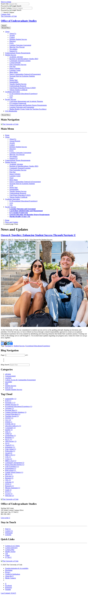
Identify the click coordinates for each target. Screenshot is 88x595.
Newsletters (13, 49)
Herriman (9, 437)
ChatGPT (9, 445)
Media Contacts (10, 578)
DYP (8, 492)
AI (7, 443)
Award (8, 453)
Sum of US (9, 388)
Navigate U (9, 346)
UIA (11, 97)
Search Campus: (6, 8)
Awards (12, 35)
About (7, 32)
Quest (11, 78)
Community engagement (14, 463)
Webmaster (9, 533)
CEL (8, 480)
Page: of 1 (14, 355)
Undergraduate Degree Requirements (17, 53)
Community (10, 428)
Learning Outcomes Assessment (20, 45)
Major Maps (13, 72)
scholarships (10, 435)
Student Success (10, 55)
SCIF (8, 401)
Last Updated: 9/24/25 (8, 593)
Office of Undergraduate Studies (19, 20)
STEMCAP (10, 424)
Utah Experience (12, 466)
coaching (8, 378)
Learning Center (14, 70)
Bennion (9, 478)
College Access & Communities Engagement (20, 380)
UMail (7, 555)
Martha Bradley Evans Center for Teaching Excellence (27, 109)
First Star (12, 66)
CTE (8, 457)
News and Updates (11, 222)
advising (8, 374)
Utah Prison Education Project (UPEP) (22, 88)
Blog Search (5, 365)
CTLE (8, 459)
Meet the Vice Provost (16, 47)
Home (7, 135)
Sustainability (14, 82)
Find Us (8, 529)
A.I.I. (11, 95)
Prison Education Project (14, 464)
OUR (11, 185)
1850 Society (10, 441)
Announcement (10, 376)
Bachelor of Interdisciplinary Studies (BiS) (23, 59)
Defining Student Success (18, 39)
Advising (9, 408)
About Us (12, 33)
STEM (8, 422)
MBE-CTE (10, 455)
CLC (8, 420)
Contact (12, 37)
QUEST (9, 418)
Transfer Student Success (17, 84)
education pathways (13, 426)
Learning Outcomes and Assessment (21, 107)
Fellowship (10, 451)
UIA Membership (11, 111)
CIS (6, 553)
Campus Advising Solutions (15, 412)
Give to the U (5, 518)
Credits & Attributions (12, 574)
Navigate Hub (11, 410)
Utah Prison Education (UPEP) (20, 195)
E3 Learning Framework (17, 103)
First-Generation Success (17, 64)
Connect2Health (14, 63)
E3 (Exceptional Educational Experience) (23, 94)
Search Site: (5, 4)
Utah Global (10, 449)
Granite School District (14, 472)
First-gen (9, 476)
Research (9, 486)
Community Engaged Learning (19, 61)
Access (8, 494)
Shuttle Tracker (10, 551)
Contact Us (9, 531)
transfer (9, 430)
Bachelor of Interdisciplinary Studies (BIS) (23, 166)
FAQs (11, 43)
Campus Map (9, 550)
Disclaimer (8, 570)
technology (10, 447)
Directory (12, 41)
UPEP (8, 433)
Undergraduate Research (17, 86)
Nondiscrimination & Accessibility (16, 568)
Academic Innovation (12, 92)
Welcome (9, 495)
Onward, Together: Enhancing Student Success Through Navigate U (38, 235)
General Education (12, 414)
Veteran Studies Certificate (18, 90)
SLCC (8, 439)
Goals (8, 490)
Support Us (13, 51)
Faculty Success (10, 99)
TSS (8, 432)
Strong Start (13, 80)
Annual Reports (14, 141)
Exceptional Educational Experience (37, 346)
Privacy (7, 572)
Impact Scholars (14, 68)
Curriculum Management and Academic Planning (26, 101)
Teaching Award (12, 416)
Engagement (10, 468)
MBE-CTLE (10, 461)
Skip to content (6, 2)
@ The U (8, 557)
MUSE (8, 474)
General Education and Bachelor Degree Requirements (28, 105)
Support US (13, 158)
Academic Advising (16, 57)
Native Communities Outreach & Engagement (25, 74)
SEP (6, 384)
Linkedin (8, 535)
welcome (9, 482)
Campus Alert (5, 14)
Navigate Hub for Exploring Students (22, 76)
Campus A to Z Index (12, 546)
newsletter (8, 382)
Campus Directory (11, 548)
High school (10, 470)
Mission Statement (12, 488)
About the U (9, 576)
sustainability (10, 399)
